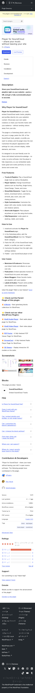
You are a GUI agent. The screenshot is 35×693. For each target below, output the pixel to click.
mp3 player (29, 523)
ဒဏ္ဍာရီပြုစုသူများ (8, 636)
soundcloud (29, 527)
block (23, 523)
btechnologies (10, 488)
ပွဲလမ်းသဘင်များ (23, 633)
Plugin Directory (7, 8)
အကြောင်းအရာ (5, 608)
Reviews (7, 64)
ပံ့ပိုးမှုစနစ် (6, 633)
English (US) (29, 519)
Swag (21, 640)
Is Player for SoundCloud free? (12, 404)
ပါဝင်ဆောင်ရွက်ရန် (25, 630)
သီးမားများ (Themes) (24, 611)
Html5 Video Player (11, 326)
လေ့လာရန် (5, 630)
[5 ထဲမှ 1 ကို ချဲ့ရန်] (14, 361)
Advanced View (7, 533)
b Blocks (7, 304)
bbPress (5, 652)
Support (6, 78)
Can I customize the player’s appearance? (9, 424)
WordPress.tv (7, 640)
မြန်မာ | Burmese (12, 664)
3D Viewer (8, 347)
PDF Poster (8, 333)
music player (20, 527)
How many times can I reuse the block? (9, 437)
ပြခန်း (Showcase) (25, 608)
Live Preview (18, 52)
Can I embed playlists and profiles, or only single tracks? (12, 417)
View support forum (8, 580)
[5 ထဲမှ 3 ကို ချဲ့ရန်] (31, 361)
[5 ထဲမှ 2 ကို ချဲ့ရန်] (14, 371)
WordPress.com (8, 646)
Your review (6, 566)
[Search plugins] (22, 21)
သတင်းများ (5, 611)
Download (6, 52)
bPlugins (7, 47)
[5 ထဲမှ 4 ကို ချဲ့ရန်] (31, 366)
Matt (4, 649)
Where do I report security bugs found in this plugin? (11, 450)
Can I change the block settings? (13, 431)
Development (8, 73)
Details (6, 59)
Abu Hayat (9, 482)
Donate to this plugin (9, 597)
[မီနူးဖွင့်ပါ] (32, 3)
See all (31, 566)
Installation (7, 69)
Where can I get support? (10, 444)
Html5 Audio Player (11, 319)
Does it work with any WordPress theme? (9, 410)
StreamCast (8, 340)
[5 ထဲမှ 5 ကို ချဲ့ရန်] (31, 371)
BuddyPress (7, 655)
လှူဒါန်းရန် (23, 636)
